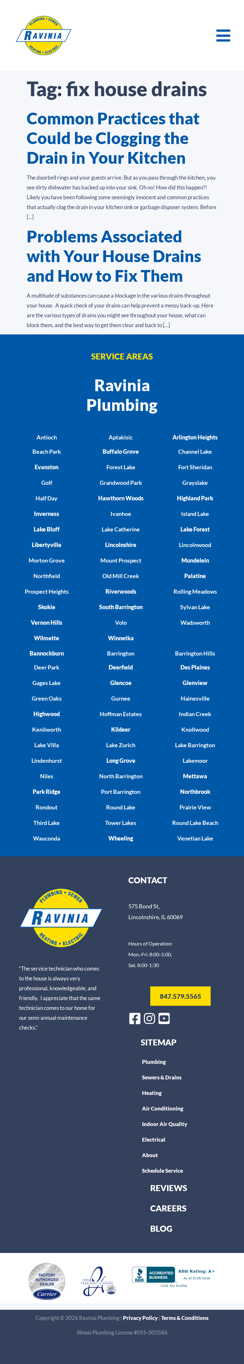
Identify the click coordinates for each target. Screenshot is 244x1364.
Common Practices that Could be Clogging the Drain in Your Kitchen (113, 138)
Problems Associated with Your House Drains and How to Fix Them (114, 256)
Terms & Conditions (184, 1318)
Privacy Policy (141, 1318)
